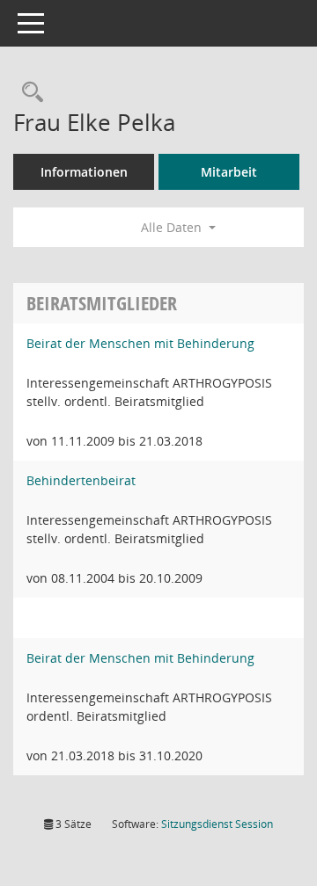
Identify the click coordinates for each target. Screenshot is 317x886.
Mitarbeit (229, 171)
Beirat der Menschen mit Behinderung (140, 343)
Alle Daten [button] (173, 227)
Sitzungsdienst (217, 824)
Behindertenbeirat (81, 480)
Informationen (84, 171)
